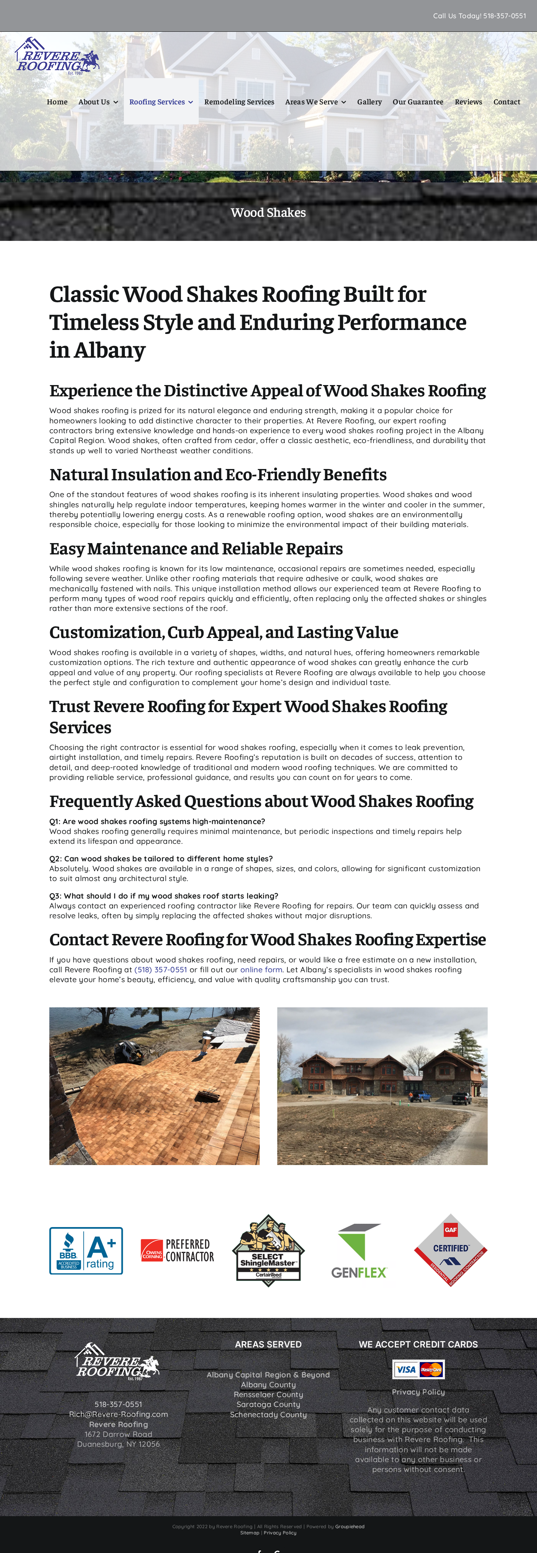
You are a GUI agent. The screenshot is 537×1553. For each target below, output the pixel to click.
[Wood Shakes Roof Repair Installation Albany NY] (154, 1011)
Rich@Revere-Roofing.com (118, 1414)
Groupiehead (350, 1526)
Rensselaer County (268, 1394)
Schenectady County (268, 1414)
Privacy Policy (280, 1532)
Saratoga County (269, 1404)
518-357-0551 (504, 15)
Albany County (268, 1384)
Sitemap (249, 1532)
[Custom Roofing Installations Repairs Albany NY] (382, 1011)
